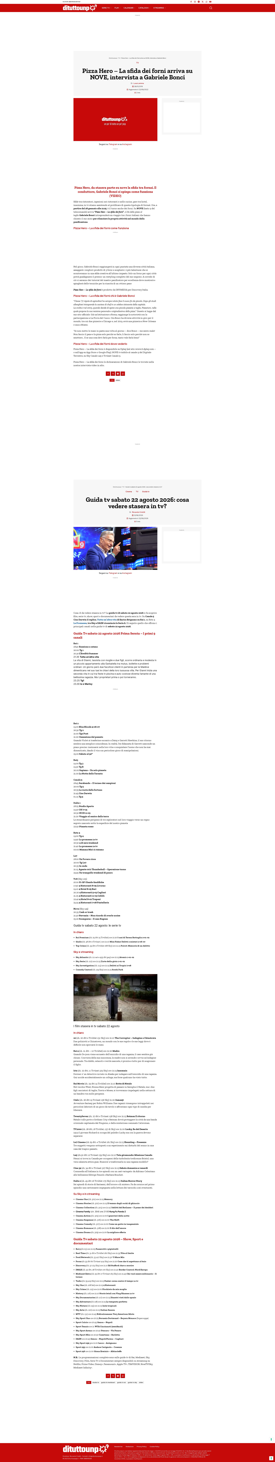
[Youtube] (210, 2)
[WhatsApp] (206, 2)
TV (119, 58)
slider (118, 380)
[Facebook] (191, 2)
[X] (203, 2)
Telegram (113, 144)
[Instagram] (195, 2)
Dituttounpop (113, 58)
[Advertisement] (137, 31)
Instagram (127, 144)
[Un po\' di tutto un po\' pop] (80, 8)
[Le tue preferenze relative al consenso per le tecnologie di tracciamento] (271, 1458)
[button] (210, 7)
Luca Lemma (139, 83)
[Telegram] (199, 2)
